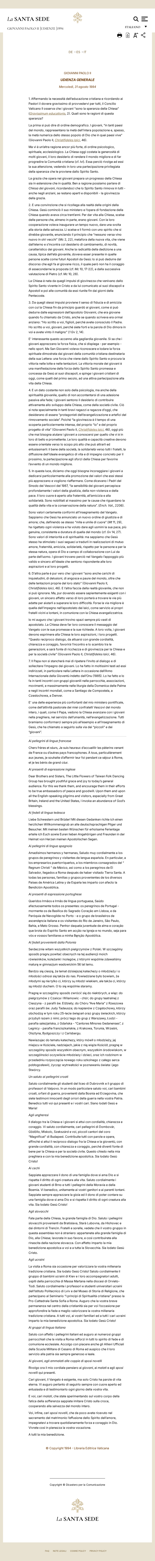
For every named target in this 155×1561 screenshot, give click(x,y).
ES (78, 52)
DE (71, 52)
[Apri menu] (144, 19)
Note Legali (59, 1551)
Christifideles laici (67, 140)
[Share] (143, 35)
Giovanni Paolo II (23, 28)
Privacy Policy (98, 1551)
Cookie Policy (78, 1551)
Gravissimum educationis (47, 113)
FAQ (47, 1551)
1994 (60, 28)
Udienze (48, 28)
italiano (133, 28)
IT (85, 52)
